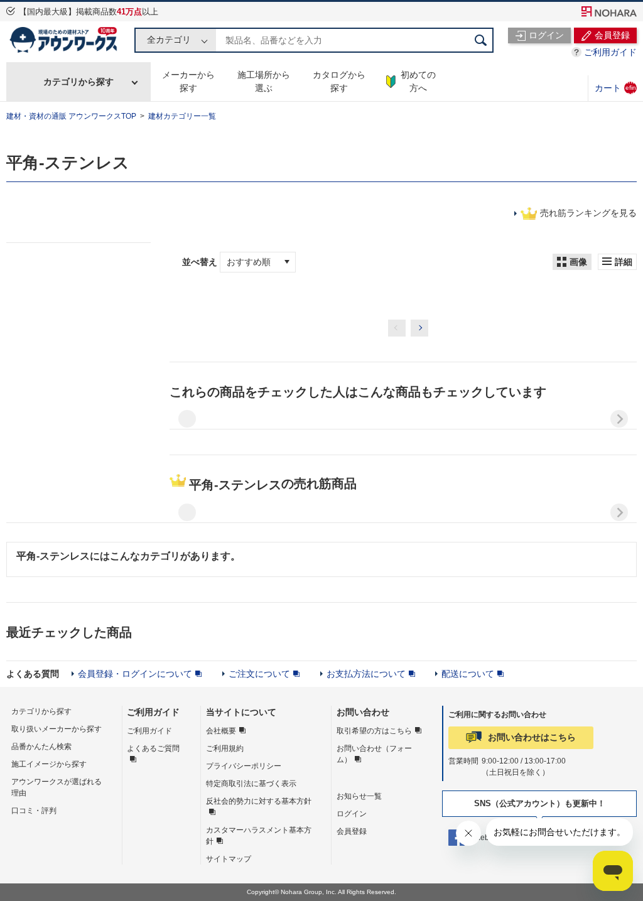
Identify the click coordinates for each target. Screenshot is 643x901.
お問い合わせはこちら (532, 737)
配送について (467, 674)
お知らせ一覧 (359, 796)
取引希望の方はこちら (374, 730)
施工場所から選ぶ (263, 81)
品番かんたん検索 (41, 746)
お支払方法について (366, 674)
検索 (481, 40)
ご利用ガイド (610, 52)
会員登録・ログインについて (135, 674)
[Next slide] (619, 419)
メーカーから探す (188, 81)
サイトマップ (228, 859)
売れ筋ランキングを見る (588, 213)
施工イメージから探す (49, 764)
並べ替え (201, 262)
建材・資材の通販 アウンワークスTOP (71, 116)
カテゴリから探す (78, 82)
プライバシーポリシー (243, 766)
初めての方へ (418, 81)
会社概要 (221, 730)
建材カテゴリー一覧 (182, 116)
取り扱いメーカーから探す (56, 729)
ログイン (352, 813)
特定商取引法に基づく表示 (251, 783)
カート (615, 87)
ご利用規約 (225, 748)
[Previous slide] (187, 419)
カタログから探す (339, 81)
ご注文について (259, 674)
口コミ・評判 (34, 810)
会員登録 (352, 831)
